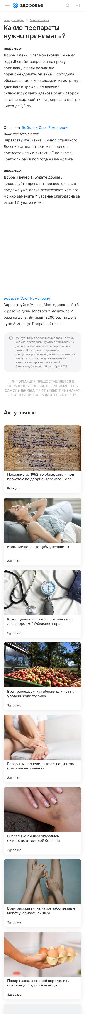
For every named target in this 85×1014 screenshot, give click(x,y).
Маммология (39, 20)
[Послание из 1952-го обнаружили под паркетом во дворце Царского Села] (42, 459)
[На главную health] (30, 5)
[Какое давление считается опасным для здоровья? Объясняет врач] (42, 604)
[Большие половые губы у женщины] (42, 531)
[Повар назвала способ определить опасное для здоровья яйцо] (42, 965)
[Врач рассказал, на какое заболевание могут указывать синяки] (42, 893)
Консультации (14, 20)
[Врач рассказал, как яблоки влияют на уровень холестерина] (42, 676)
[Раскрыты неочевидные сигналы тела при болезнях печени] (42, 748)
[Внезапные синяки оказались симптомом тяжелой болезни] (42, 821)
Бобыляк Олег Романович (45, 127)
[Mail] (15, 5)
